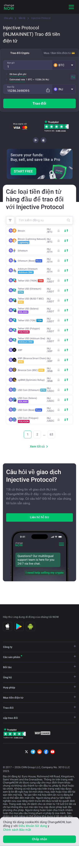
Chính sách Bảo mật (17, 829)
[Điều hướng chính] (71, 7)
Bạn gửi (11, 63)
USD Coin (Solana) (27, 400)
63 (51, 434)
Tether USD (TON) (30, 320)
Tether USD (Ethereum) (29, 290)
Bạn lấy (10, 87)
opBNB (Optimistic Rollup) (31, 380)
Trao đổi (39, 103)
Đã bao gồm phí (18, 74)
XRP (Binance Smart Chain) (32, 360)
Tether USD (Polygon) (29, 330)
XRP (20, 350)
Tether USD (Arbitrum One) (31, 340)
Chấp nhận (39, 839)
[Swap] (73, 77)
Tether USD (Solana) (28, 310)
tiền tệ (22, 18)
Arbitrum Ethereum (28, 271)
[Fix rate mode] (48, 90)
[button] (64, 65)
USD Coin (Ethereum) (31, 390)
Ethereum (23, 250)
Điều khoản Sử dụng (33, 826)
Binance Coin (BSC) (31, 370)
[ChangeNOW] (9, 7)
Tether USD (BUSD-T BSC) (31, 300)
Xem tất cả (37, 446)
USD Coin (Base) (29, 410)
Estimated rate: (17, 79)
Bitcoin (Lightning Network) (32, 241)
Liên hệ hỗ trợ (39, 517)
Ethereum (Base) (29, 260)
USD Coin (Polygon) (28, 420)
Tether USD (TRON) (30, 280)
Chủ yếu (8, 18)
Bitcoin (21, 230)
